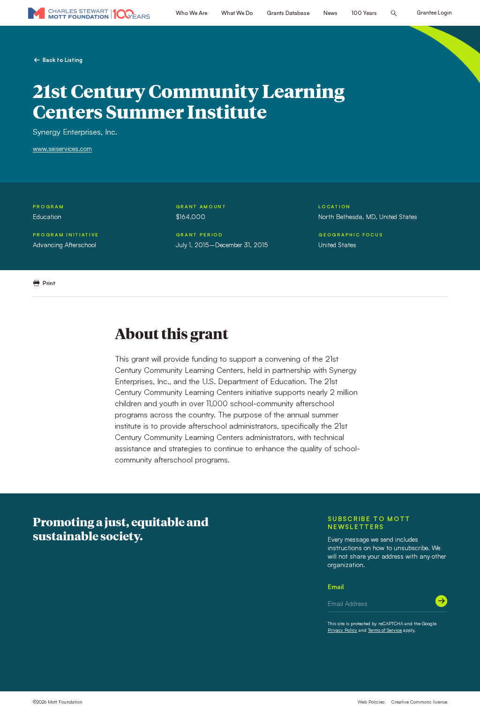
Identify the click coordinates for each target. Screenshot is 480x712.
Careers (83, 665)
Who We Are (191, 12)
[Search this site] (394, 13)
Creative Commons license (419, 701)
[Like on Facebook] (405, 666)
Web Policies (371, 701)
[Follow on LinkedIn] (417, 666)
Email (336, 587)
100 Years (364, 12)
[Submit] (441, 601)
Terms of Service (385, 630)
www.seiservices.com (62, 148)
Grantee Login (434, 12)
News (330, 12)
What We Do (237, 12)
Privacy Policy (342, 630)
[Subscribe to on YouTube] (443, 666)
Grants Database (288, 12)
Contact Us (48, 665)
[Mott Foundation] (89, 13)
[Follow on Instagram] (430, 666)
